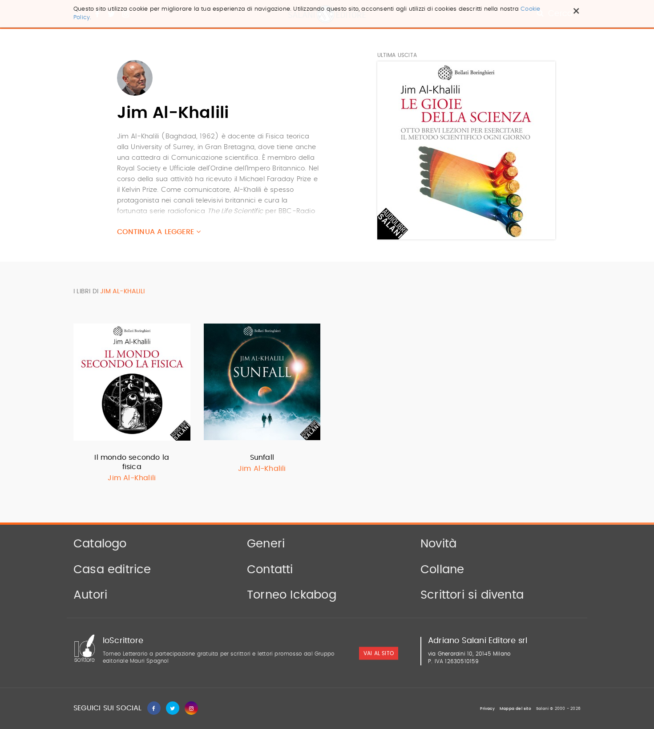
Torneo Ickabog (291, 595)
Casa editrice (112, 569)
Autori (90, 595)
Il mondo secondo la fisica (131, 462)
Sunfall (262, 457)
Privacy (487, 709)
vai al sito (378, 653)
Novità (438, 544)
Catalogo (100, 544)
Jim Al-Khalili (132, 478)
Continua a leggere (157, 231)
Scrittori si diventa (472, 595)
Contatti (270, 569)
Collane (442, 569)
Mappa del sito (515, 709)
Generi (266, 544)
